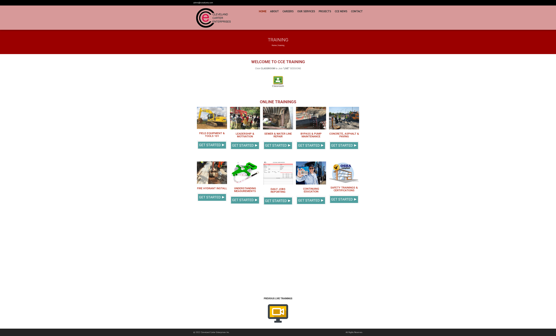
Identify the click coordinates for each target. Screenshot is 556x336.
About (274, 11)
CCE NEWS (341, 11)
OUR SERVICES (306, 11)
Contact (357, 11)
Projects (325, 11)
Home (262, 11)
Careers (288, 11)
